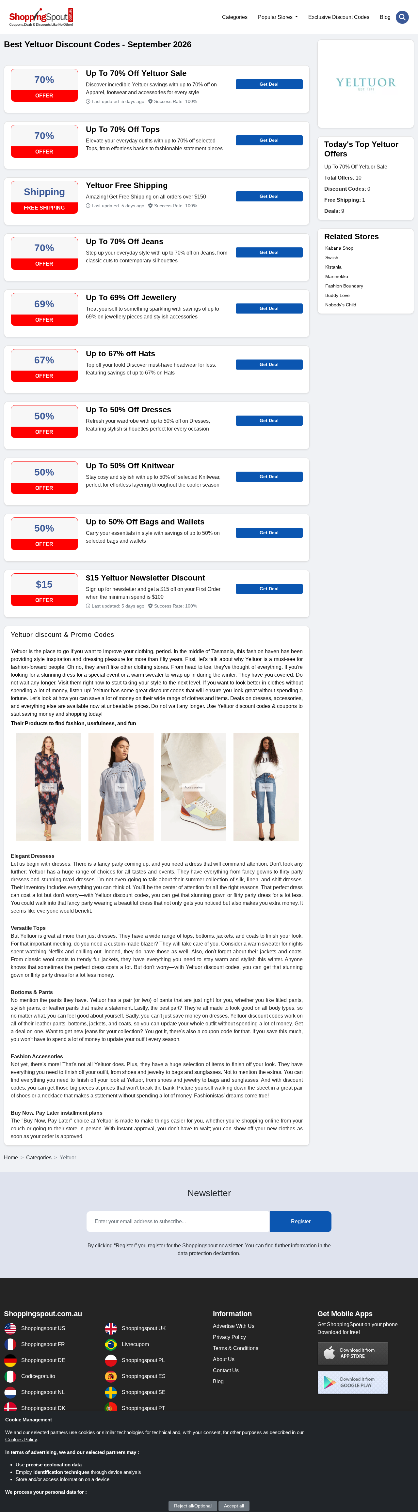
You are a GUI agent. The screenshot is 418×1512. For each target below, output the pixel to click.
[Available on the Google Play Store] (353, 1383)
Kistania (333, 267)
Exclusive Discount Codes (338, 17)
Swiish (331, 257)
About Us (223, 1359)
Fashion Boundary (344, 285)
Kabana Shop (339, 248)
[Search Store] (402, 17)
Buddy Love (337, 295)
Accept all (234, 1505)
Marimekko (336, 276)
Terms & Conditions (235, 1348)
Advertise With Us (233, 1326)
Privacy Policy (229, 1337)
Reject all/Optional (193, 1505)
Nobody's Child (340, 304)
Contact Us (226, 1370)
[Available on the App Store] (353, 1353)
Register (301, 1221)
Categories (235, 17)
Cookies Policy (21, 1439)
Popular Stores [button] (276, 17)
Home (11, 1157)
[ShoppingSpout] (41, 17)
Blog (385, 17)
